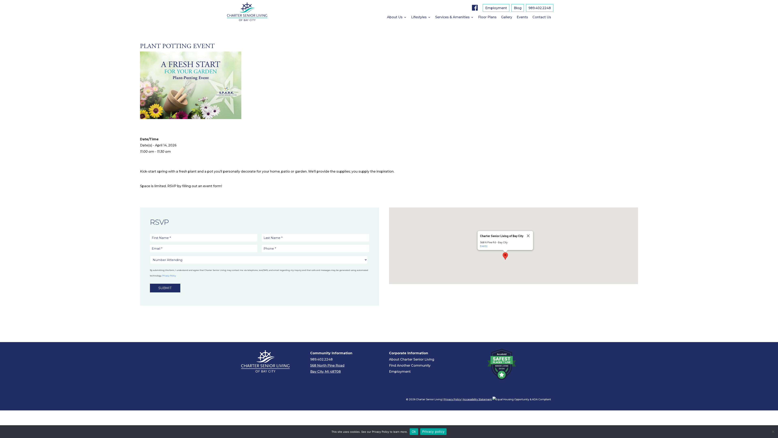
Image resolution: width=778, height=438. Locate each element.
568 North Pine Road (327, 365)
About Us (395, 17)
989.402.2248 (539, 8)
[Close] (528, 236)
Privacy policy (433, 431)
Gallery (506, 17)
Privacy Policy (169, 275)
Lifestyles (419, 17)
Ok (414, 431)
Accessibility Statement (477, 399)
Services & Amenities (452, 17)
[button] (505, 256)
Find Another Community (410, 365)
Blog (518, 8)
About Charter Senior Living (411, 359)
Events (522, 17)
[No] (773, 431)
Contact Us (541, 17)
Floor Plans (487, 17)
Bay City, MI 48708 (325, 372)
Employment (496, 8)
